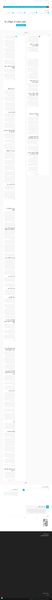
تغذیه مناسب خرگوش (41, 506)
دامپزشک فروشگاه (15, 490)
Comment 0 (12, 490)
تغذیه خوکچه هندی (15, 489)
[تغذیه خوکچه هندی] (22, 491)
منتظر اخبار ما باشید (21, 25)
